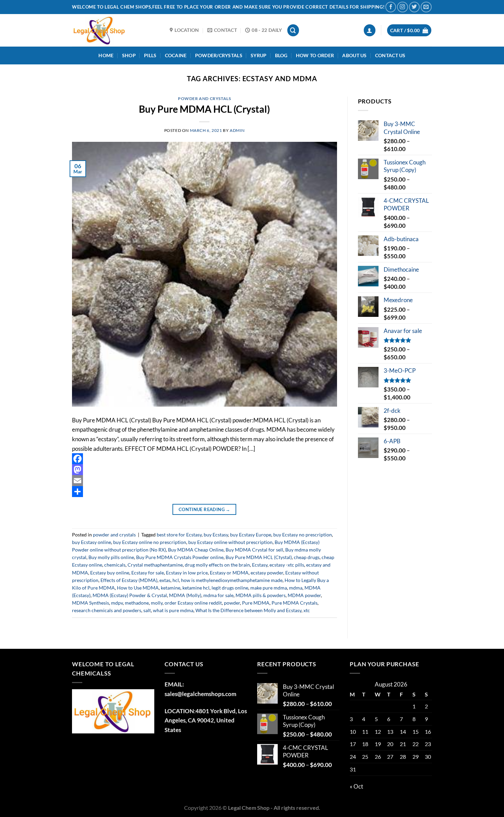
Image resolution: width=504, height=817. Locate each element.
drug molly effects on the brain (217, 565)
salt (147, 610)
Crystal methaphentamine (155, 565)
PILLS (150, 55)
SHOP (129, 55)
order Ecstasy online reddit (193, 603)
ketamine (170, 588)
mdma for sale (218, 595)
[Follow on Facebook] (390, 7)
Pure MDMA (255, 603)
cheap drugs (307, 557)
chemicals (114, 565)
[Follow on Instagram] (402, 7)
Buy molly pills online (111, 557)
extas (164, 580)
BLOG (281, 55)
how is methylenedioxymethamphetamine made (232, 580)
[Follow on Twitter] (414, 7)
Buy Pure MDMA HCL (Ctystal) (259, 557)
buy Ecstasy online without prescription (230, 542)
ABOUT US (354, 55)
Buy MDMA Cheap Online (196, 550)
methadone (137, 603)
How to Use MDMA (138, 588)
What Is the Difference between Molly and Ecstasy (248, 610)
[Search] (293, 30)
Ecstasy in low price (187, 572)
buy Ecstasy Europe (250, 534)
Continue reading (204, 509)
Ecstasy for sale (147, 572)
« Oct (356, 786)
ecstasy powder (267, 572)
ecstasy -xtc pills (286, 565)
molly (157, 603)
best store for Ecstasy (179, 534)
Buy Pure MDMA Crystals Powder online (180, 557)
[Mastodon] (204, 469)
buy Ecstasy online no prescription (149, 542)
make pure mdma (268, 588)
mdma (295, 588)
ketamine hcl (195, 588)
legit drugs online (230, 588)
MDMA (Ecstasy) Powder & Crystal (130, 595)
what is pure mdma (173, 610)
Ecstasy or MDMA (229, 572)
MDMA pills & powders (261, 595)
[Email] (204, 480)
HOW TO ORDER (315, 55)
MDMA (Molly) (185, 595)
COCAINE (176, 55)
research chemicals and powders (106, 610)
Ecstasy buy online (109, 572)
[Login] (370, 30)
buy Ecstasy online (91, 542)
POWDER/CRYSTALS (218, 55)
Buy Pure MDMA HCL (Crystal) (204, 109)
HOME (105, 55)
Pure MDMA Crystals (294, 603)
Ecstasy (259, 565)
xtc (306, 610)
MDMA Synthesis (90, 603)
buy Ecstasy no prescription (302, 534)
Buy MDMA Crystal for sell (254, 550)
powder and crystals (204, 98)
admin (237, 130)
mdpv (117, 603)
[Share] (204, 491)
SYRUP (258, 55)
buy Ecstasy (216, 534)
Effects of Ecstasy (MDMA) (128, 580)
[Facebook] (204, 458)
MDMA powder (304, 595)
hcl (175, 580)
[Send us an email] (426, 7)
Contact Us (390, 55)
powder (232, 603)
